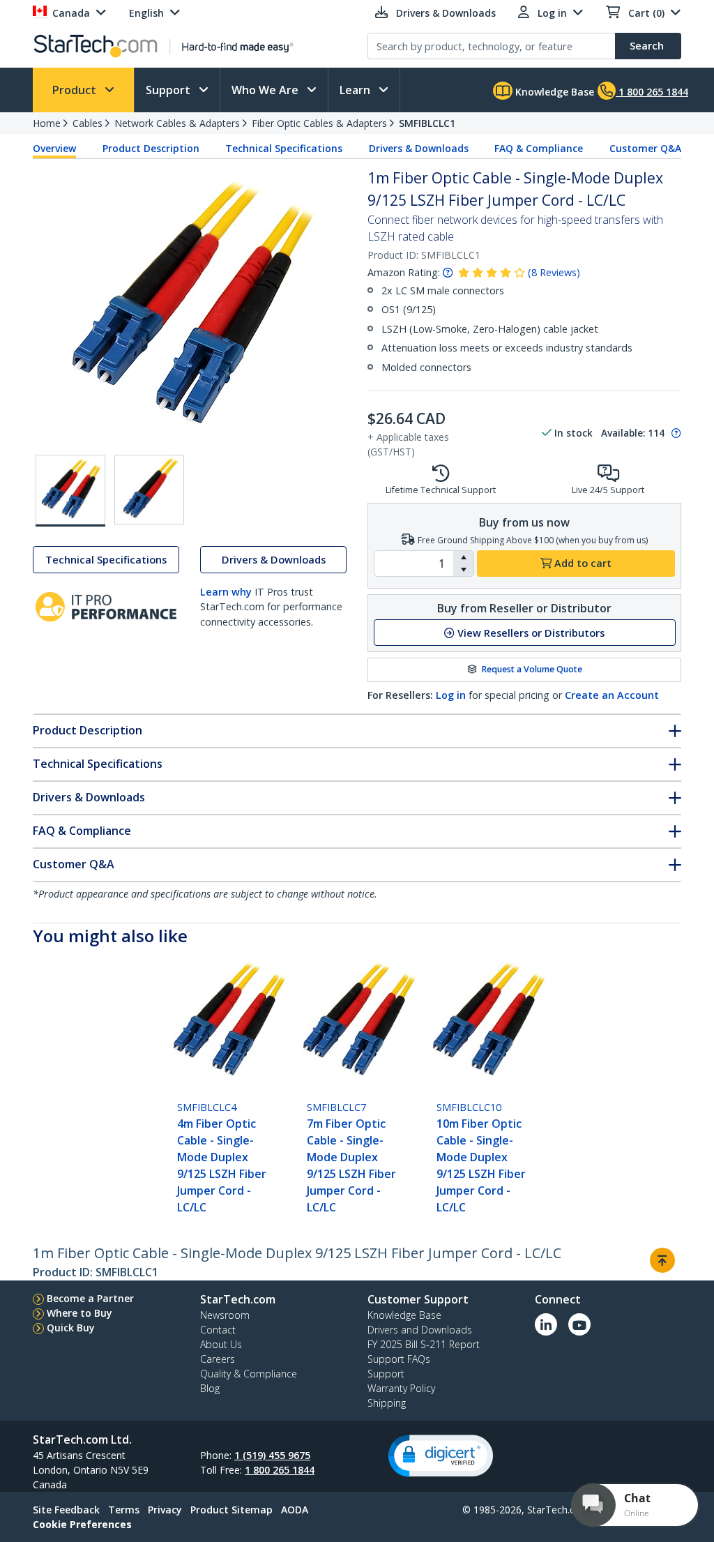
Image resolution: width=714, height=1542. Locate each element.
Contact (218, 1329)
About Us (221, 1344)
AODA (294, 1509)
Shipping (386, 1402)
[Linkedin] (546, 1324)
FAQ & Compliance (538, 148)
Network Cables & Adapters (177, 123)
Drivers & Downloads (419, 148)
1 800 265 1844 (279, 1469)
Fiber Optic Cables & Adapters (319, 123)
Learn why (226, 591)
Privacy (165, 1509)
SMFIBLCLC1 (427, 123)
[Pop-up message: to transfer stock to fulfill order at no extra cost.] (674, 433)
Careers (217, 1359)
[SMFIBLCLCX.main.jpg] (70, 491)
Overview (54, 148)
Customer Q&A (645, 148)
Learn (356, 90)
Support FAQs (398, 1359)
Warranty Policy (401, 1388)
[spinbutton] (413, 563)
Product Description (150, 148)
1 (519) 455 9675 (272, 1455)
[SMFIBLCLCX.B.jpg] (149, 489)
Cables (87, 123)
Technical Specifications (283, 148)
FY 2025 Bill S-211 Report (423, 1344)
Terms (123, 1509)
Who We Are (266, 90)
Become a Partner (90, 1298)
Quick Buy (71, 1327)
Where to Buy (79, 1313)
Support (169, 90)
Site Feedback (66, 1509)
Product (75, 90)
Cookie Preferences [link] (82, 1524)
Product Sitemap (231, 1509)
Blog (210, 1388)
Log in (451, 695)
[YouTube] (579, 1324)
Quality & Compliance (248, 1373)
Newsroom (225, 1315)
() (554, 272)
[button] (463, 557)
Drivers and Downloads (419, 1329)
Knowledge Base (553, 91)
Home (47, 123)
